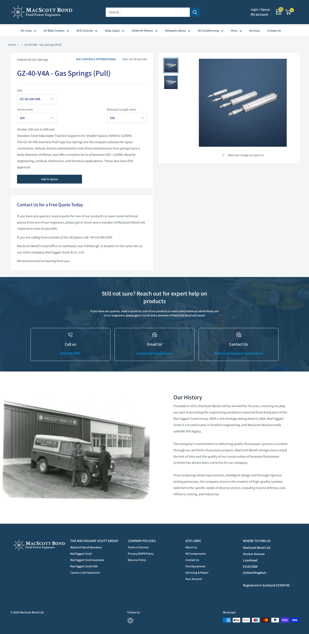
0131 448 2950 (70, 353)
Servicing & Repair (197, 572)
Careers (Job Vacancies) (85, 572)
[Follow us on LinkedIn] (130, 621)
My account (259, 14)
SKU (19, 90)
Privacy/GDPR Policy (141, 553)
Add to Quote (49, 179)
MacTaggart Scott (81, 553)
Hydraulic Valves (175, 30)
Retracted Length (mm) (121, 109)
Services (254, 30)
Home (12, 45)
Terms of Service (138, 547)
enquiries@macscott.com (154, 353)
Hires (234, 30)
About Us (191, 547)
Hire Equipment (195, 566)
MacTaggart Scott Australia (87, 560)
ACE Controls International (96, 59)
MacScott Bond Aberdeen (86, 547)
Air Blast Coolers (54, 30)
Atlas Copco (112, 30)
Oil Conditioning (208, 30)
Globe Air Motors (142, 30)
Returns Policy (137, 560)
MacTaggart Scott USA (84, 566)
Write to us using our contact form (238, 353)
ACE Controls (85, 30)
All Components (195, 553)
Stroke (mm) (25, 109)
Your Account (193, 579)
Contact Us (274, 30)
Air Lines (26, 30)
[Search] (195, 12)
